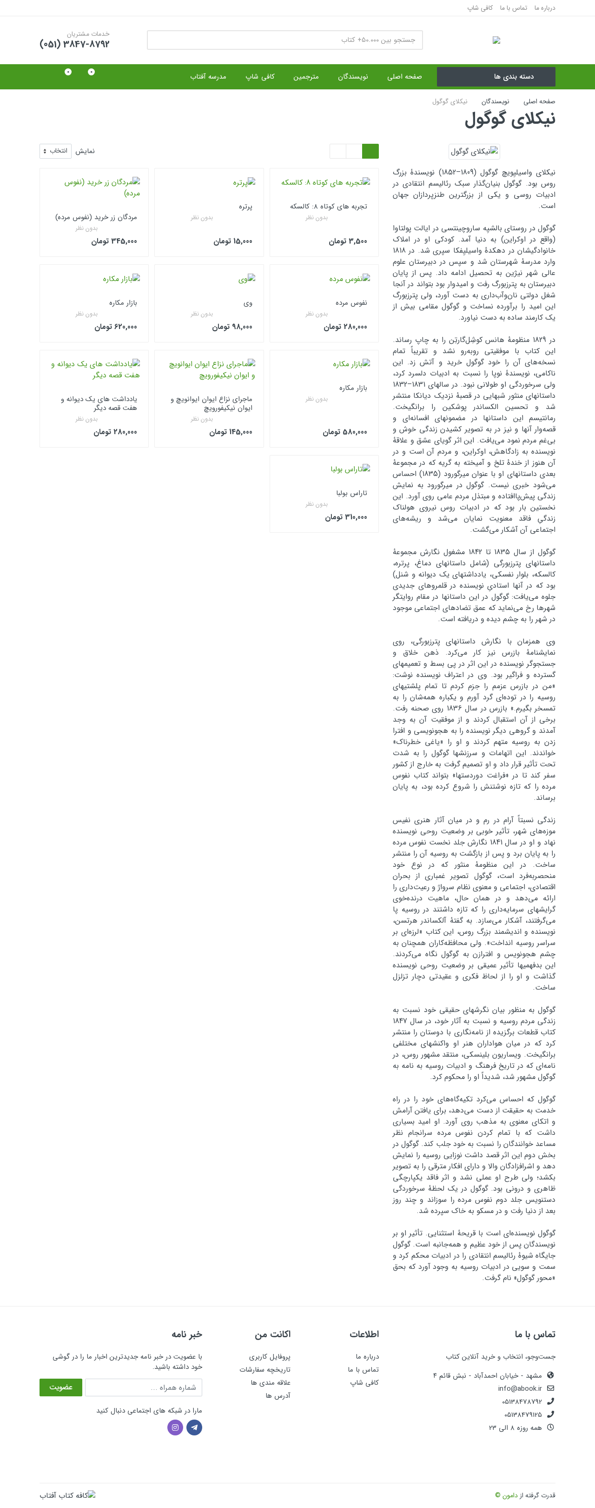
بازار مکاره (123, 302)
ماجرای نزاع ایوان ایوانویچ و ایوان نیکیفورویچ (211, 404)
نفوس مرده (351, 302)
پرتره (245, 206)
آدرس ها (278, 1395)
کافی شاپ (480, 8)
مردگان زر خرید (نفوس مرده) (96, 217)
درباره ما (545, 8)
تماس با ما (513, 8)
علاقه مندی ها (271, 1382)
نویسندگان (495, 101)
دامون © (506, 1495)
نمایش (85, 151)
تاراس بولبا (351, 493)
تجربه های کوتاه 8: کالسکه (328, 206)
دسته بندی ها (514, 76)
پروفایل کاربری (270, 1356)
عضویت (61, 1387)
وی (248, 302)
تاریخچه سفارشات (265, 1369)
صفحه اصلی (539, 101)
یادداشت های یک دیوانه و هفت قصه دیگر (99, 404)
